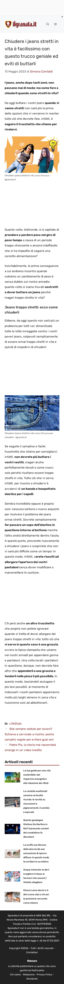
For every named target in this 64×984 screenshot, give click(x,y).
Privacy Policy (44, 974)
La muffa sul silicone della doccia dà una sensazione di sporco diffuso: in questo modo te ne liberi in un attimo (36, 853)
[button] (48, 24)
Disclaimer (32, 978)
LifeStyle (15, 723)
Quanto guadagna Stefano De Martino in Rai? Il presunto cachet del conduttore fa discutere (36, 828)
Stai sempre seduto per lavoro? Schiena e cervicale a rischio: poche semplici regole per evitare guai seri (29, 734)
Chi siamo (15, 974)
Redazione (28, 974)
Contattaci (32, 952)
